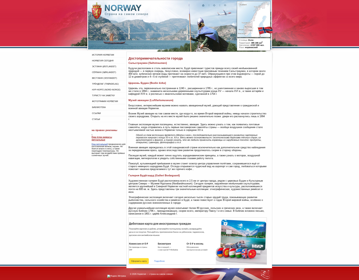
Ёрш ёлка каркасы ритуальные (102, 138)
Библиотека (99, 107)
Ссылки (96, 113)
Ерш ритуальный (100, 144)
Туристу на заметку (103, 95)
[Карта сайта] (214, 6)
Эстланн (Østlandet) (104, 66)
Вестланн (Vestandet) (104, 78)
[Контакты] (225, 6)
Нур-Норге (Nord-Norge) (106, 90)
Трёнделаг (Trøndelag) (105, 84)
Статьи (96, 119)
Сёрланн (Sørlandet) (104, 72)
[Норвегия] (126, 14)
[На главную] (203, 6)
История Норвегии (103, 55)
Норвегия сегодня (102, 61)
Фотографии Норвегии (105, 101)
